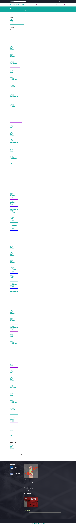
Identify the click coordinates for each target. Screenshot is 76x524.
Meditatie (11, 445)
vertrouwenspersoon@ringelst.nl (29, 488)
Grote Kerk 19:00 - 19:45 (12, 105)
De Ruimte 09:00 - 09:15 (12, 45)
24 (10, 300)
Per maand (11, 20)
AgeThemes (43, 523)
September (12, 27)
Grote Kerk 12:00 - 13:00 (12, 85)
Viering (11, 435)
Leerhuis (11, 449)
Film (10, 444)
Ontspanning (12, 448)
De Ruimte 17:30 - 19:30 (13, 75)
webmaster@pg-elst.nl (31, 496)
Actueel (11, 447)
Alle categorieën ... (13, 453)
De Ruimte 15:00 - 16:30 (12, 271)
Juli (10, 25)
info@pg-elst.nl (53, 1)
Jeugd (11, 451)
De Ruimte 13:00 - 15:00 (13, 391)
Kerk (16, 467)
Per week (11, 21)
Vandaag (11, 22)
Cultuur (11, 446)
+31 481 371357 (48, 1)
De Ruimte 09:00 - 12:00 (12, 264)
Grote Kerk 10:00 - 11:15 (13, 211)
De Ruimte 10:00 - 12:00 (12, 71)
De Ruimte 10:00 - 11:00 (13, 78)
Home (34, 4)
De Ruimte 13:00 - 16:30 (13, 170)
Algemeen (11, 430)
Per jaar (11, 19)
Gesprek (11, 450)
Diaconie (17, 473)
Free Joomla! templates (35, 523)
